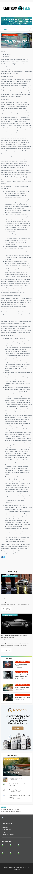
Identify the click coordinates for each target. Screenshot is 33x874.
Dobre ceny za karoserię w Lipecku (11, 811)
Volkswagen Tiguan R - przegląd (10, 809)
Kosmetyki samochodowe (10, 35)
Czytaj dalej (6, 609)
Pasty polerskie (6, 832)
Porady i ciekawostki (21, 672)
